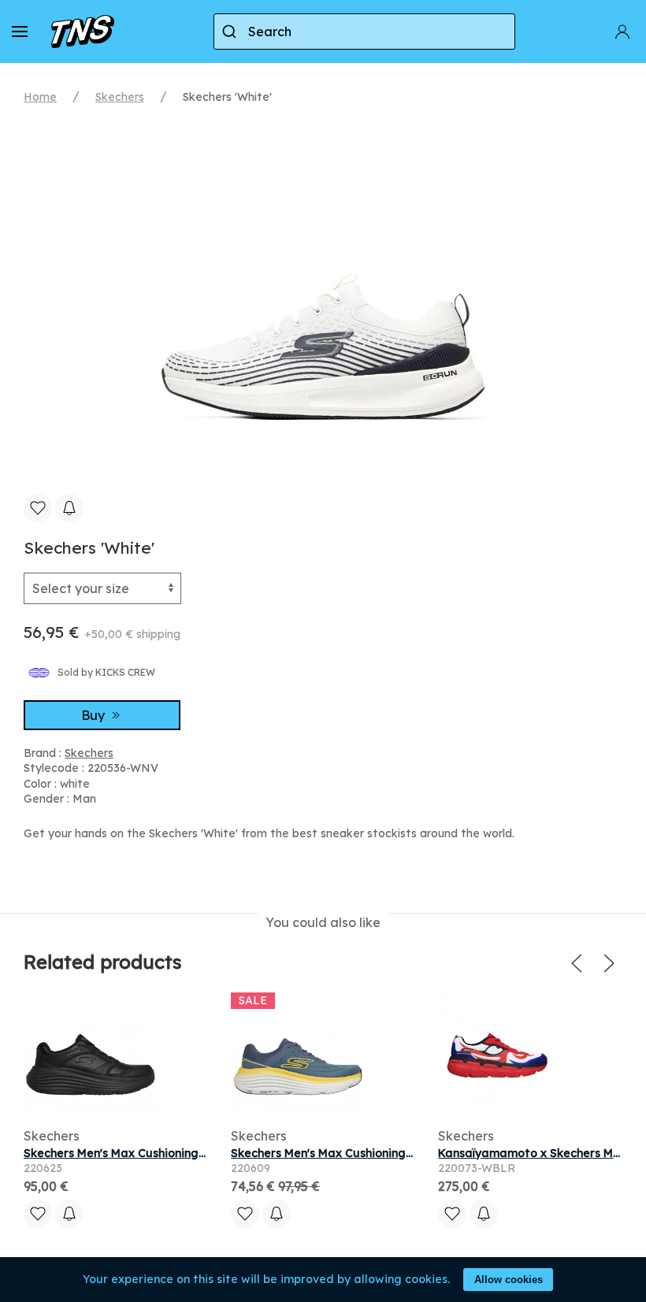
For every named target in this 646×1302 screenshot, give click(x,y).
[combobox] (364, 31)
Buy (94, 715)
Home (40, 97)
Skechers (119, 97)
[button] (19, 31)
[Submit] (231, 31)
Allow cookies (508, 1279)
